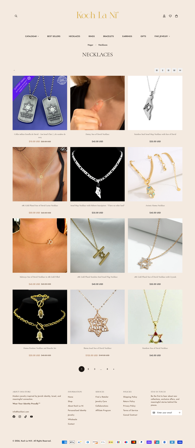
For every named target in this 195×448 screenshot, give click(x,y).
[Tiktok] (25, 416)
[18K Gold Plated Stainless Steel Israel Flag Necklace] (97, 245)
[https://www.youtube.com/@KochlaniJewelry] (31, 416)
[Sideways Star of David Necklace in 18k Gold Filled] (40, 245)
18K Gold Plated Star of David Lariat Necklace (40, 205)
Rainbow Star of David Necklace (155, 348)
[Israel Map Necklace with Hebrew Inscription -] (97, 174)
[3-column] (168, 70)
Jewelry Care (101, 401)
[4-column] (174, 70)
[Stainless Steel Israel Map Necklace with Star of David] (155, 103)
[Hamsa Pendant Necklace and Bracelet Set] (40, 317)
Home (70, 396)
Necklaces (74, 36)
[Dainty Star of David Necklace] (97, 103)
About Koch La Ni (75, 405)
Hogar (90, 44)
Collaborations (102, 405)
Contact (71, 423)
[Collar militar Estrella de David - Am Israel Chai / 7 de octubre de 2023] (40, 103)
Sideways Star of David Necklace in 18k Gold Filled (40, 277)
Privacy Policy (129, 405)
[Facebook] (14, 416)
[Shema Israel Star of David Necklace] (97, 317)
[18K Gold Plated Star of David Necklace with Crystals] (155, 245)
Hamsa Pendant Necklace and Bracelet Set (39, 348)
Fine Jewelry (161, 36)
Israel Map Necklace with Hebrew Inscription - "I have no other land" (97, 205)
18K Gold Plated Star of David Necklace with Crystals (155, 277)
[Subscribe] (179, 413)
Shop (70, 401)
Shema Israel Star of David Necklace (97, 348)
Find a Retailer (102, 396)
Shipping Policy (130, 396)
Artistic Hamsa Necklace (155, 205)
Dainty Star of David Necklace (97, 134)
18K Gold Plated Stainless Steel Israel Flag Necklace (97, 277)
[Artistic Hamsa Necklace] (155, 174)
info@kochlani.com (21, 411)
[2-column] (162, 70)
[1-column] (157, 70)
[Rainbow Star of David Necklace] (155, 317)
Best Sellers (53, 36)
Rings (92, 36)
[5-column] (180, 70)
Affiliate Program (103, 410)
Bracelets (108, 36)
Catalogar (31, 36)
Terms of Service (130, 410)
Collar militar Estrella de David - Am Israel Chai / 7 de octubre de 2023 (40, 135)
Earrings (127, 36)
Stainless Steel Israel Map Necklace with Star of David (155, 134)
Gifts (143, 36)
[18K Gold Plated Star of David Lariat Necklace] (40, 174)
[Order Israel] (97, 16)
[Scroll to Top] (190, 434)
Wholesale (72, 419)
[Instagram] (19, 416)
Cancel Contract (130, 414)
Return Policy (129, 401)
